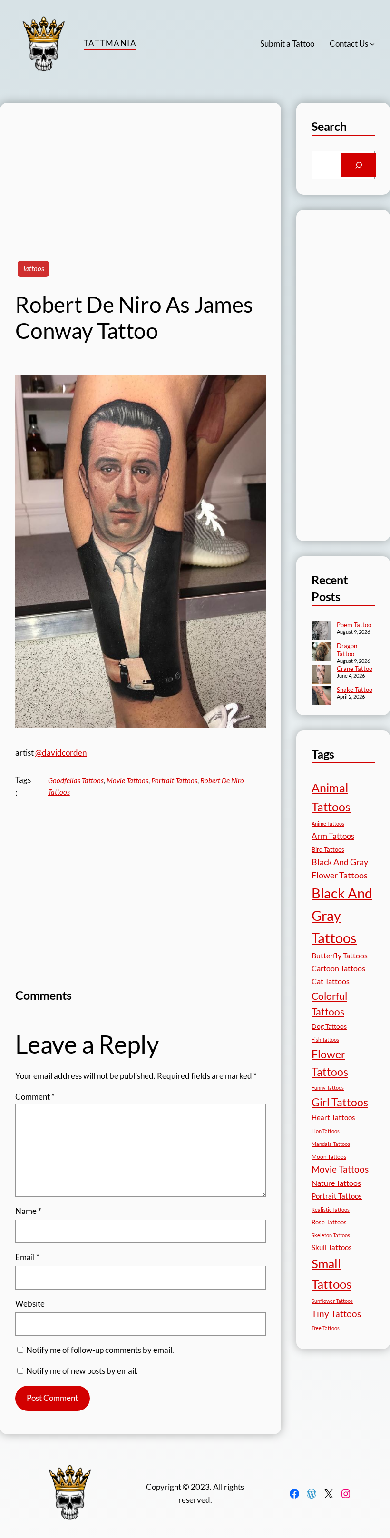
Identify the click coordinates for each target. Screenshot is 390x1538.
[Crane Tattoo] (321, 675)
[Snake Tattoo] (321, 696)
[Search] (358, 165)
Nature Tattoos (336, 1182)
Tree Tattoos (326, 1328)
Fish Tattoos (325, 1039)
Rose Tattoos (329, 1222)
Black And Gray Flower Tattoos (340, 868)
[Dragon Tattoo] (321, 652)
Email (27, 1257)
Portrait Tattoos (174, 780)
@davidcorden (61, 753)
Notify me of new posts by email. (82, 1371)
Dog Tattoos (329, 1026)
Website (30, 1304)
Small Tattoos (331, 1273)
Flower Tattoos (330, 1062)
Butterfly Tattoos (340, 955)
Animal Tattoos (331, 797)
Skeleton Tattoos (331, 1235)
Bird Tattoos (328, 849)
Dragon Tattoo (347, 650)
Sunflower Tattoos (332, 1301)
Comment (35, 1097)
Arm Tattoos (333, 836)
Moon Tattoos (329, 1156)
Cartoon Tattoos (338, 968)
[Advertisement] (140, 169)
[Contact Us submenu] (372, 43)
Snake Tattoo (354, 689)
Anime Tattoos (328, 823)
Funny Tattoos (328, 1087)
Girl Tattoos (340, 1102)
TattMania (110, 43)
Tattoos (33, 268)
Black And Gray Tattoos (342, 915)
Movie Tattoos (127, 780)
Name (28, 1211)
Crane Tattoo (354, 668)
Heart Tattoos (333, 1117)
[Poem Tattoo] (321, 631)
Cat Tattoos (331, 981)
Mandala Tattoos (331, 1144)
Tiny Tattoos (336, 1313)
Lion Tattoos (326, 1131)
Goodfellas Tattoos (76, 780)
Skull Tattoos (332, 1247)
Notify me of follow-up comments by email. (100, 1350)
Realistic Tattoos (331, 1209)
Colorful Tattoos (329, 1004)
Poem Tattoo (354, 625)
